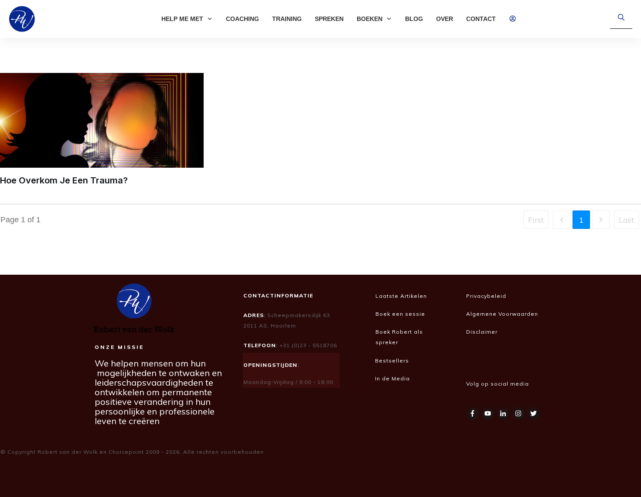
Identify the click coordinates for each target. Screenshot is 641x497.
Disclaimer (482, 331)
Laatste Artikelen (401, 296)
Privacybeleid (486, 296)
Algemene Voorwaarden (502, 314)
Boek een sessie (400, 314)
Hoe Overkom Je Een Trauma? (64, 180)
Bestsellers (392, 360)
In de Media (393, 378)
